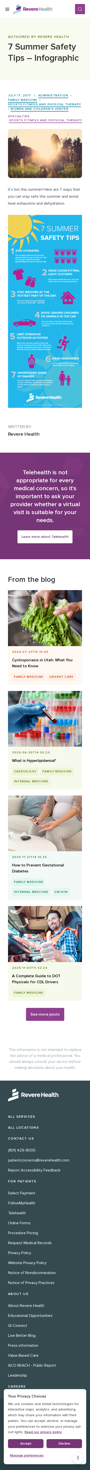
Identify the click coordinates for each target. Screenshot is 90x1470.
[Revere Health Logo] (43, 9)
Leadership (17, 1375)
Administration (53, 95)
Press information (23, 1345)
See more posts (45, 1014)
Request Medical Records (30, 1242)
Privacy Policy (19, 1252)
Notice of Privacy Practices (31, 1282)
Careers (17, 1386)
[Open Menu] (7, 9)
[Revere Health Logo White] (45, 1095)
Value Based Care (23, 1355)
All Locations (23, 1127)
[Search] (80, 9)
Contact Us (21, 1138)
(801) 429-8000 (22, 1150)
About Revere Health (26, 1305)
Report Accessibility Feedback (34, 1170)
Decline (64, 1443)
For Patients (22, 1181)
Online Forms (19, 1223)
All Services (22, 1116)
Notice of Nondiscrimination (32, 1272)
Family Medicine (22, 100)
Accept (26, 1443)
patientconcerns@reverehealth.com (38, 1160)
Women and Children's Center (39, 109)
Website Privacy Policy (27, 1262)
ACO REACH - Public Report (32, 1365)
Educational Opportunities (30, 1315)
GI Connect (17, 1325)
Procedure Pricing (23, 1232)
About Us (18, 1294)
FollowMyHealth (21, 1203)
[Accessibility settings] (78, 1458)
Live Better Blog (22, 1335)
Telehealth (17, 1213)
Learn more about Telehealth (45, 537)
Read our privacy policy (43, 1432)
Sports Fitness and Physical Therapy (44, 104)
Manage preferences (27, 1455)
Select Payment (21, 1193)
